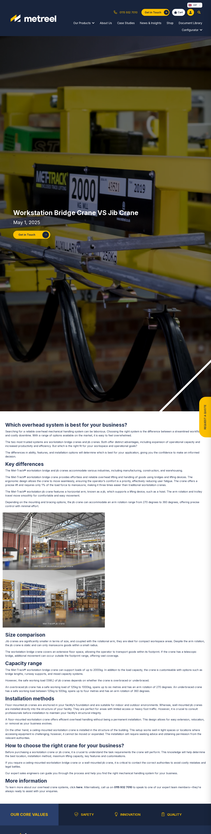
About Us (106, 23)
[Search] (199, 12)
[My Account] (190, 12)
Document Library (190, 23)
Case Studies (126, 23)
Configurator (190, 30)
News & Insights (150, 23)
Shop (170, 23)
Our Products (82, 23)
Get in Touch (26, 234)
